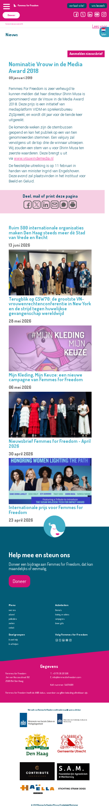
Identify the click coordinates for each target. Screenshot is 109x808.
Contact (11, 627)
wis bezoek (98, 5)
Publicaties (13, 618)
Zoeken (12, 623)
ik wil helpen (13, 643)
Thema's (58, 610)
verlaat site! (76, 5)
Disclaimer (74, 805)
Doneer (11, 15)
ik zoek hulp (13, 639)
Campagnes (60, 618)
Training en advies (62, 614)
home (8, 23)
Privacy (56, 805)
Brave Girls (59, 623)
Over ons (12, 610)
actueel (12, 614)
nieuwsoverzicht (17, 23)
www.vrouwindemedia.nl (33, 158)
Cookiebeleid (64, 805)
